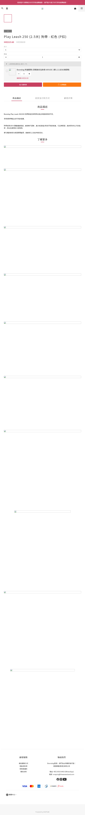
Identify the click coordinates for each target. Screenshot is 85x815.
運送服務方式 (23, 763)
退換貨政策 (23, 766)
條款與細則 (23, 769)
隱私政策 (23, 771)
